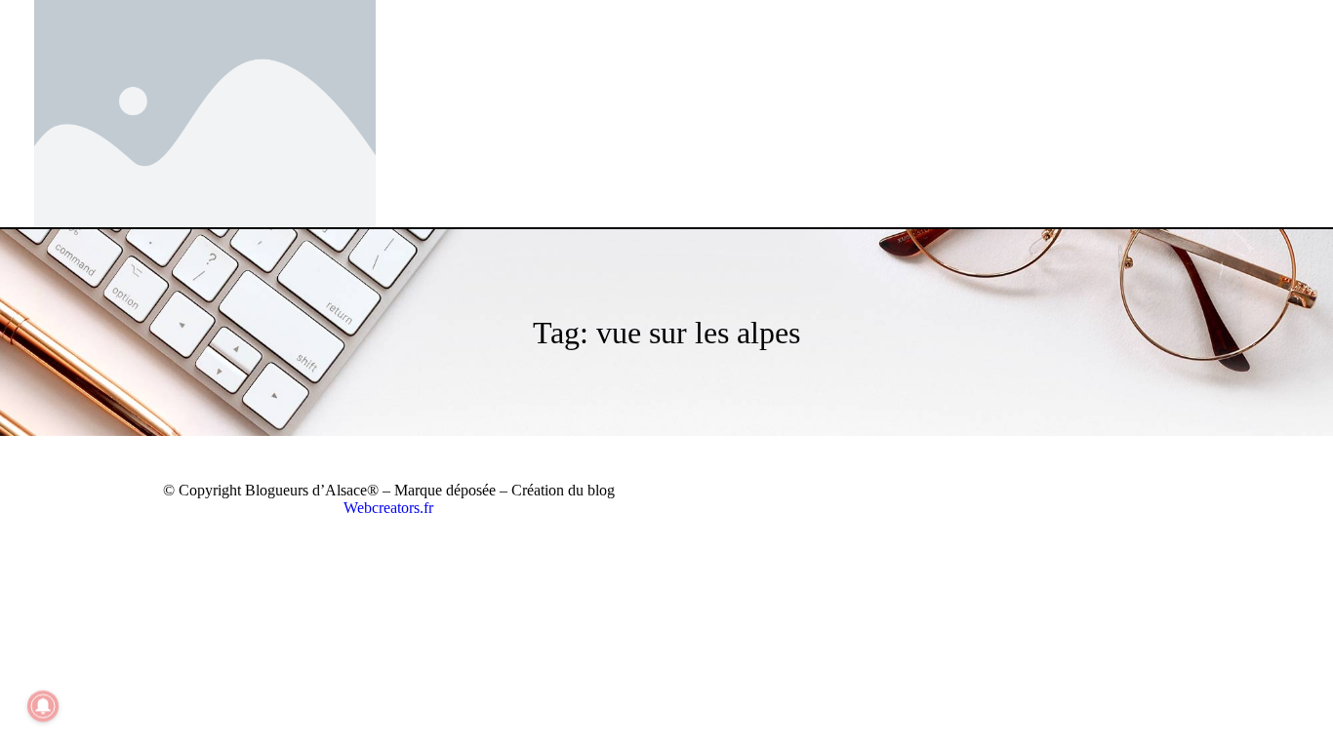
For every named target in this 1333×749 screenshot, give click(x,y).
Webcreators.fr (388, 507)
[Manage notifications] (43, 706)
